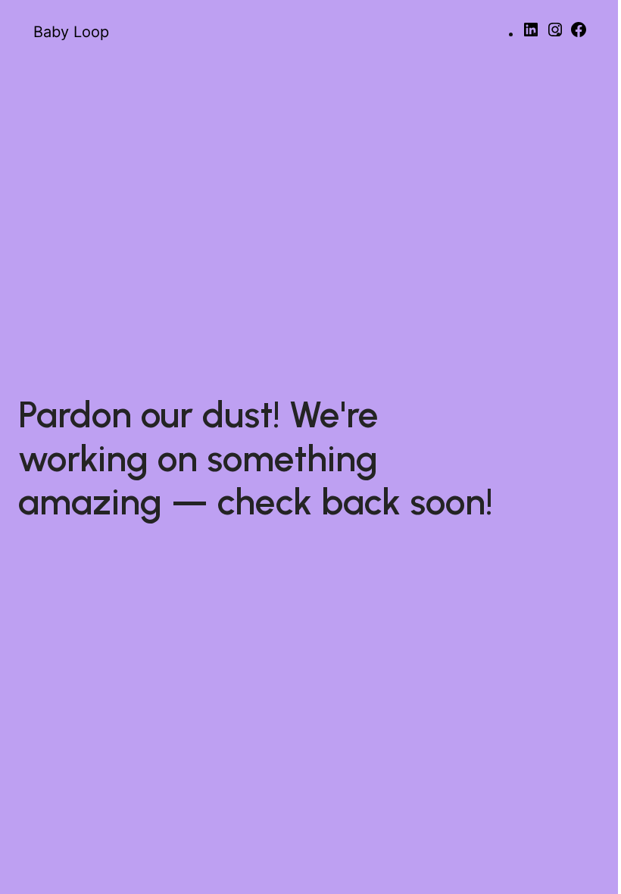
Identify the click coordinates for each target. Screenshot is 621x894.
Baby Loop (71, 32)
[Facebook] (579, 34)
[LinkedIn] (531, 34)
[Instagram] (555, 34)
